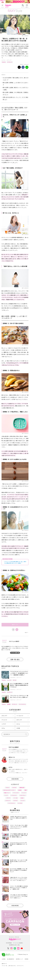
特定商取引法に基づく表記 (14, 944)
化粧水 (22, 798)
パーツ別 (15, 798)
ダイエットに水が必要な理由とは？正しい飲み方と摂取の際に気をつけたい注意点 (15, 562)
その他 (18, 728)
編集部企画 (22, 787)
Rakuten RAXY (8, 6)
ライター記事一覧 (15, 652)
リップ (6, 795)
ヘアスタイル (13, 795)
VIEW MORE (15, 779)
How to (3, 62)
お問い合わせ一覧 (11, 965)
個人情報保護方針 (10, 959)
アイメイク (4, 720)
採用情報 (26, 959)
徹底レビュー (7, 792)
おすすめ (14, 787)
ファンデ (22, 800)
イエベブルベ (22, 795)
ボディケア (9, 60)
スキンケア (4, 715)
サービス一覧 (4, 965)
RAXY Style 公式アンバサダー (9, 790)
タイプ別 (20, 803)
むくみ (14, 680)
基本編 (8, 704)
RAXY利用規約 (9, 942)
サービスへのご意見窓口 (18, 942)
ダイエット (9, 62)
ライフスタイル (22, 704)
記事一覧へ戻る (15, 659)
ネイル (18, 724)
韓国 (25, 790)
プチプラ (8, 798)
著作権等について (19, 959)
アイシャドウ (15, 792)
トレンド (9, 680)
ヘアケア (4, 724)
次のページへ (15, 624)
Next (26, 632)
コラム (3, 728)
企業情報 (3, 959)
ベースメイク (19, 715)
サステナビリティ (20, 965)
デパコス (15, 800)
